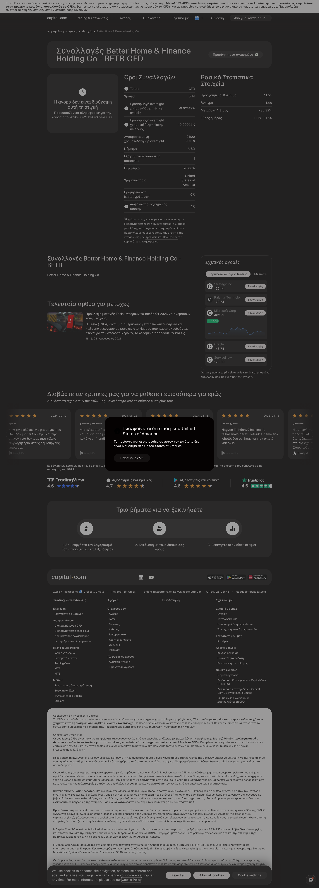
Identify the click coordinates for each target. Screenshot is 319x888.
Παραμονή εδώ (131, 458)
